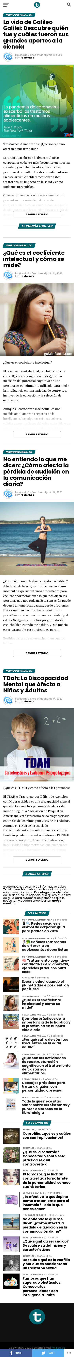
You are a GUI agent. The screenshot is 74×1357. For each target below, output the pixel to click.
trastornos (26, 57)
